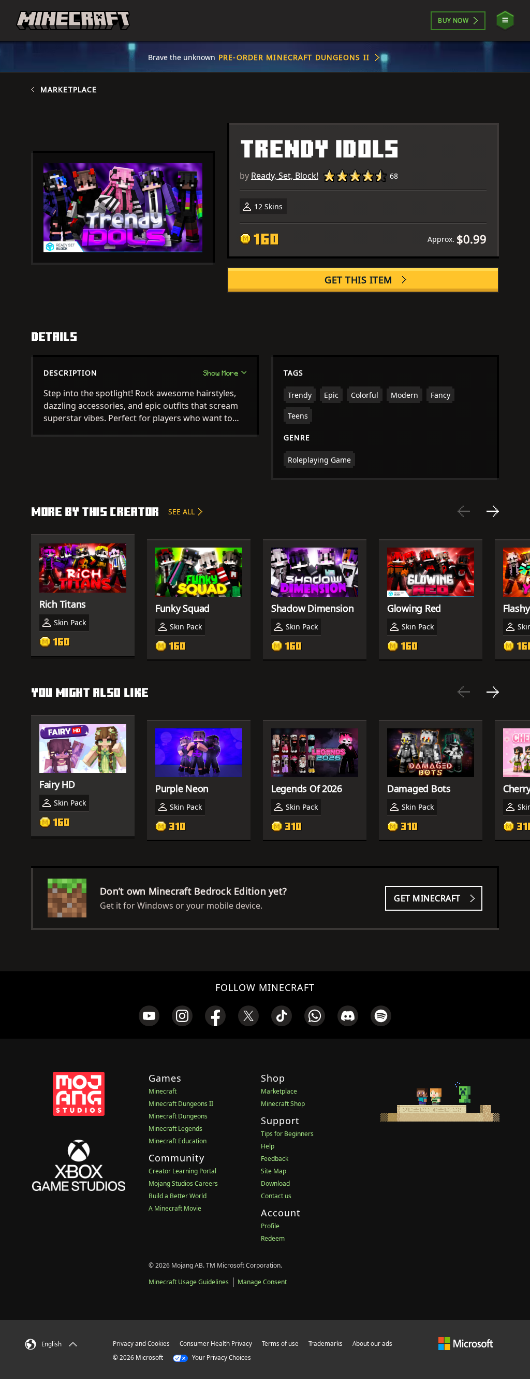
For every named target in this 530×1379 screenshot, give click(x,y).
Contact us (276, 1195)
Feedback (274, 1158)
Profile (270, 1226)
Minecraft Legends (175, 1128)
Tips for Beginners (287, 1133)
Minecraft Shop (283, 1103)
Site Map (273, 1171)
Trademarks (325, 1343)
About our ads (372, 1343)
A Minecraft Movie (175, 1208)
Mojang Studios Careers (183, 1183)
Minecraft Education (178, 1141)
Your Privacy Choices (220, 1357)
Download (275, 1183)
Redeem (273, 1238)
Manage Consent (262, 1281)
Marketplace (68, 89)
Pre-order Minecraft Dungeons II (294, 57)
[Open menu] (505, 20)
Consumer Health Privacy (216, 1343)
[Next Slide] (493, 511)
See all (181, 511)
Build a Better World (178, 1195)
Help (267, 1146)
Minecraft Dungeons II (181, 1103)
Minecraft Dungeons (178, 1116)
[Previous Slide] (464, 511)
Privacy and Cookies (141, 1343)
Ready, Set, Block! (284, 175)
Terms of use (280, 1343)
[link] (149, 1015)
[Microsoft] (465, 1343)
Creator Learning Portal (182, 1171)
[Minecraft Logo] (73, 21)
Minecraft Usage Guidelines (189, 1281)
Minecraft (162, 1091)
